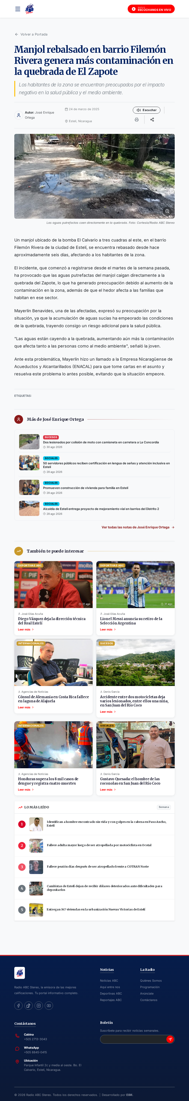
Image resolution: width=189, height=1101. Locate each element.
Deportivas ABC (111, 993)
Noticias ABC (109, 980)
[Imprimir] (137, 119)
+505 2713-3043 (35, 1039)
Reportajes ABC (111, 1000)
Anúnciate (147, 993)
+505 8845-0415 (35, 1052)
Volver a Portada (34, 34)
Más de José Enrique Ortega (55, 419)
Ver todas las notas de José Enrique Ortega (135, 527)
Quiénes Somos (151, 980)
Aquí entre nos (110, 987)
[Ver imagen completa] (94, 176)
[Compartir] (152, 119)
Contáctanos (148, 1000)
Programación (149, 987)
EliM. (129, 1095)
